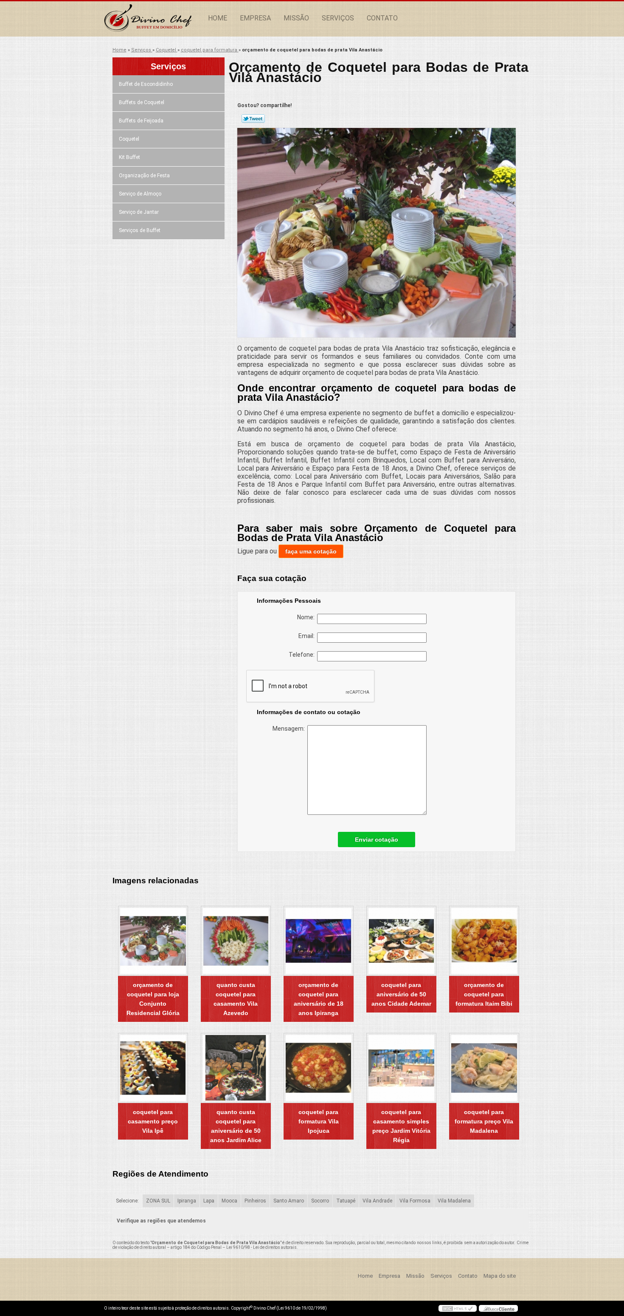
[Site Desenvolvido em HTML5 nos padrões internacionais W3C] (457, 1308)
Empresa (255, 18)
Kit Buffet (129, 157)
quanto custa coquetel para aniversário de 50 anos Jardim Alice (235, 1126)
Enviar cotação (376, 839)
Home (217, 18)
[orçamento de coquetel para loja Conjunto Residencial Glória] (153, 941)
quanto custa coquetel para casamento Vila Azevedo (236, 998)
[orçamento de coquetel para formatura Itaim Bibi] (484, 941)
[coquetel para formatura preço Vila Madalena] (484, 1068)
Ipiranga (186, 1201)
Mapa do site (499, 1276)
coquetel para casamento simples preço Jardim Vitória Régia (401, 1126)
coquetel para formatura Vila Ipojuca (318, 1121)
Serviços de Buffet (139, 230)
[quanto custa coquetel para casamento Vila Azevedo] (236, 941)
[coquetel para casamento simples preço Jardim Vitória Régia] (401, 1068)
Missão (296, 18)
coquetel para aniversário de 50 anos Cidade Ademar (401, 994)
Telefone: (303, 654)
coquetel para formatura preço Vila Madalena (484, 1121)
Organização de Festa (144, 176)
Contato (382, 18)
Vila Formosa (414, 1201)
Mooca (229, 1201)
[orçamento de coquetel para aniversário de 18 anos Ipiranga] (319, 941)
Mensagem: (290, 728)
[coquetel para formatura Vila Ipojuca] (319, 1068)
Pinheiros (255, 1201)
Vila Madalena (454, 1201)
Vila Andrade (377, 1201)
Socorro (320, 1201)
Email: (307, 635)
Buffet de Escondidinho (146, 84)
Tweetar (253, 118)
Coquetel (129, 139)
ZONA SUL (158, 1201)
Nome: (307, 617)
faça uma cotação (311, 551)
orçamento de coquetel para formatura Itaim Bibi (483, 994)
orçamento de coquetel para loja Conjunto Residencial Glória (153, 998)
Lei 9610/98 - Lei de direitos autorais (261, 1247)
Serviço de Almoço (140, 194)
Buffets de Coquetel (141, 102)
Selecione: (127, 1201)
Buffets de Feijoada (141, 121)
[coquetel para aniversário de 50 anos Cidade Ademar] (401, 941)
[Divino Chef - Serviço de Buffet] (153, 18)
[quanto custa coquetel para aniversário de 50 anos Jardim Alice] (236, 1068)
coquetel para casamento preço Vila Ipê (153, 1121)
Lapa (208, 1201)
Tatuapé (345, 1201)
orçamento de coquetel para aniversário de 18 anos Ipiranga (318, 998)
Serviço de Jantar (139, 212)
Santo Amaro (288, 1201)
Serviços (338, 18)
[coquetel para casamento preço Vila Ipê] (153, 1068)
